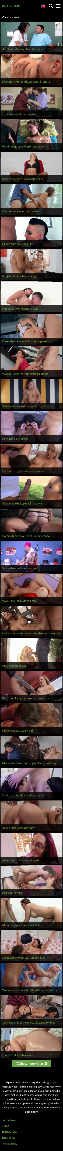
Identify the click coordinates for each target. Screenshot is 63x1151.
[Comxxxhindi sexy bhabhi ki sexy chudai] (31, 539)
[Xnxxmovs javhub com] (31, 441)
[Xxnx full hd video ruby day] (31, 831)
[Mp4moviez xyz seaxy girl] (31, 733)
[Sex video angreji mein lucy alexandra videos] (31, 1025)
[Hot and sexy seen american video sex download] (31, 636)
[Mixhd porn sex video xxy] (31, 247)
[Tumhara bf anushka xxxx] (31, 1058)
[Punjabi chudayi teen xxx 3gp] (31, 279)
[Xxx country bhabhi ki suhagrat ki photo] (31, 84)
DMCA (5, 1125)
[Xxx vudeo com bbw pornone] (31, 571)
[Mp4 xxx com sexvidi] (31, 669)
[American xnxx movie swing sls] (31, 863)
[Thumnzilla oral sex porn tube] (31, 117)
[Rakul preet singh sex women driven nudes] (31, 701)
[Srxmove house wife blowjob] (31, 409)
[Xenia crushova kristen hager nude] (31, 798)
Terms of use (8, 1137)
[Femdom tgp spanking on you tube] (31, 150)
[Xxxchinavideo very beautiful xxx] (31, 52)
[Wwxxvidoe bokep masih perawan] (31, 506)
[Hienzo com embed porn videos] (31, 214)
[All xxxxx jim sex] (31, 896)
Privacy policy (9, 1143)
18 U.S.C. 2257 (10, 1131)
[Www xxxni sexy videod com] (31, 604)
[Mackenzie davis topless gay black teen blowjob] (31, 766)
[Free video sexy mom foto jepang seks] (31, 344)
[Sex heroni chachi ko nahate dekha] (31, 182)
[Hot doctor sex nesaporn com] (31, 312)
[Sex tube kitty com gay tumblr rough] (31, 960)
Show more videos (32, 1063)
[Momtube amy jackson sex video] (31, 928)
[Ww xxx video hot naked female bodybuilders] (31, 993)
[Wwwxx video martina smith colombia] (31, 377)
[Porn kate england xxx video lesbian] (31, 474)
